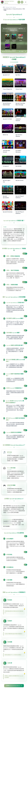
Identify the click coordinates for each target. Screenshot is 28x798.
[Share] (25, 51)
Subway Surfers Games (11, 7)
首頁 (4, 7)
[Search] (19, 2)
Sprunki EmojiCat (7, 519)
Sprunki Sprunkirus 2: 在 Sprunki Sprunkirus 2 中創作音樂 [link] (14, 9)
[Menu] (25, 2)
